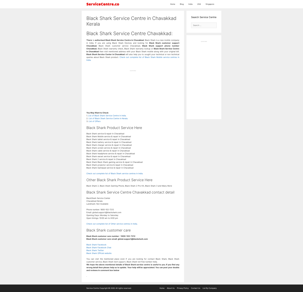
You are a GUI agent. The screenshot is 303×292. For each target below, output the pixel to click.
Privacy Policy (183, 288)
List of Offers (94, 121)
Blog (182, 4)
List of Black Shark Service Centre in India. (107, 115)
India (190, 4)
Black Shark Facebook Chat (98, 247)
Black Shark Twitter (95, 250)
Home (172, 4)
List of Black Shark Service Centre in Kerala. (108, 118)
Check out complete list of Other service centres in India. (112, 224)
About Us (171, 288)
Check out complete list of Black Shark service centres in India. (114, 173)
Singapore (210, 4)
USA (199, 4)
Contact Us (195, 288)
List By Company (210, 288)
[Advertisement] (132, 88)
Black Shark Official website (98, 253)
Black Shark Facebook (96, 244)
